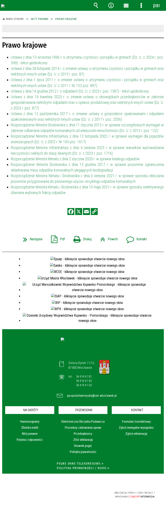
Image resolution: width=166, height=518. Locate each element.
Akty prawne (30, 434)
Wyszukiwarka (96, 5)
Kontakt (135, 237)
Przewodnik (84, 410)
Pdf (56, 237)
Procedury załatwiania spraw (83, 428)
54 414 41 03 (84, 385)
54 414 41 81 (84, 376)
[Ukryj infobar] (160, 28)
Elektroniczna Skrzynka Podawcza (83, 421)
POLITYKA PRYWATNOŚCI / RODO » (83, 468)
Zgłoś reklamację (136, 434)
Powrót (107, 237)
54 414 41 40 (84, 381)
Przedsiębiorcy (83, 434)
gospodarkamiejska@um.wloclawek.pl (86, 395)
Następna (30, 237)
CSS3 (79, 493)
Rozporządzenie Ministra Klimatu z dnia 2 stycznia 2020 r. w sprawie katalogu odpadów (75, 159)
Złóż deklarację (83, 440)
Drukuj (81, 237)
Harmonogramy (29, 421)
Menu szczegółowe (141, 5)
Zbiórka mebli (29, 428)
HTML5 (73, 493)
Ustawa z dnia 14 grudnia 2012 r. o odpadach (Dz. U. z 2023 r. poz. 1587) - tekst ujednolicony (80, 91)
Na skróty (30, 410)
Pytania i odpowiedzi (30, 440)
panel (156, 5)
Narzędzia (111, 5)
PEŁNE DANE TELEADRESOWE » (80, 463)
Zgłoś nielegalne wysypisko (136, 428)
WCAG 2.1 (93, 492)
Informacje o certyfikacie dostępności (28, 493)
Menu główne (126, 5)
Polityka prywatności (83, 452)
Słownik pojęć (83, 446)
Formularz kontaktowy (136, 421)
